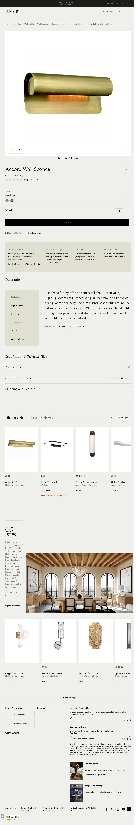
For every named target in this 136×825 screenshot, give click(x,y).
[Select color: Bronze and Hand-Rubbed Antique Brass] (77, 476)
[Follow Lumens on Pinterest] (112, 809)
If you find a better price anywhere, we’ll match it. (114, 255)
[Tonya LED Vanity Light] (57, 443)
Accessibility (10, 808)
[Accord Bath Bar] (21, 443)
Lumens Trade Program (117, 3)
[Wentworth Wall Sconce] (59, 636)
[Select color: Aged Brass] (6, 476)
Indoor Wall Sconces (60, 24)
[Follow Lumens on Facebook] (106, 809)
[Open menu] (126, 11)
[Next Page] (126, 152)
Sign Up (125, 720)
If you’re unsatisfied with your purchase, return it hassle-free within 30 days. (86, 257)
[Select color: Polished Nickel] (85, 476)
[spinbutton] (119, 211)
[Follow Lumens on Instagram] (118, 809)
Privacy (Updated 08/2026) (28, 809)
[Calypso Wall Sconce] (22, 636)
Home (8, 24)
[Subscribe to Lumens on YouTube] (123, 809)
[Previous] (49, 3)
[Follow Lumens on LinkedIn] (129, 809)
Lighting (17, 24)
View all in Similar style (118, 417)
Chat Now (21, 714)
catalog (100, 792)
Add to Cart (67, 222)
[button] (14, 179)
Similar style (14, 417)
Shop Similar (23, 469)
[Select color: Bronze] (80, 476)
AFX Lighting (46, 485)
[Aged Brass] (7, 200)
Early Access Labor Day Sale (68, 3)
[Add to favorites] (127, 169)
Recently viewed (42, 417)
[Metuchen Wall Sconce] (96, 636)
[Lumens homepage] (12, 12)
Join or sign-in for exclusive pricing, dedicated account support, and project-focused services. (57, 258)
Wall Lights (29, 24)
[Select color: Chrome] (82, 476)
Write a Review (37, 180)
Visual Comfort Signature (86, 485)
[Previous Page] (121, 152)
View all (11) (15, 149)
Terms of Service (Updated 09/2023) (54, 809)
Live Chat (15, 264)
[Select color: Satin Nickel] (44, 476)
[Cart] (118, 12)
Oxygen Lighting (118, 485)
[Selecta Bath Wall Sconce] (92, 443)
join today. (120, 770)
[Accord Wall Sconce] (68, 93)
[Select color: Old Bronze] (9, 476)
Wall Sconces (43, 24)
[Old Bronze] (12, 200)
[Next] (85, 3)
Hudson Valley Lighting (17, 176)
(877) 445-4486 (33, 264)
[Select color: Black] (42, 476)
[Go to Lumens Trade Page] (76, 771)
